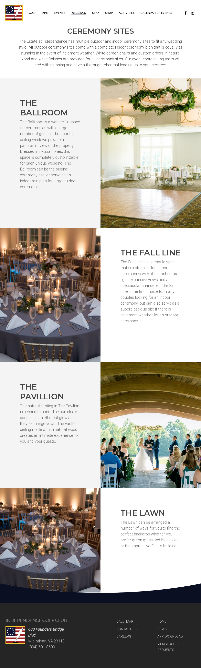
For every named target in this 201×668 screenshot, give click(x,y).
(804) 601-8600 (41, 647)
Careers (124, 636)
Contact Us (127, 629)
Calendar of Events (156, 12)
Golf (32, 12)
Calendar (125, 621)
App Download (170, 636)
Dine (45, 12)
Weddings (78, 12)
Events (59, 12)
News (162, 629)
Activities (127, 12)
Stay (95, 12)
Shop (109, 12)
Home (162, 621)
